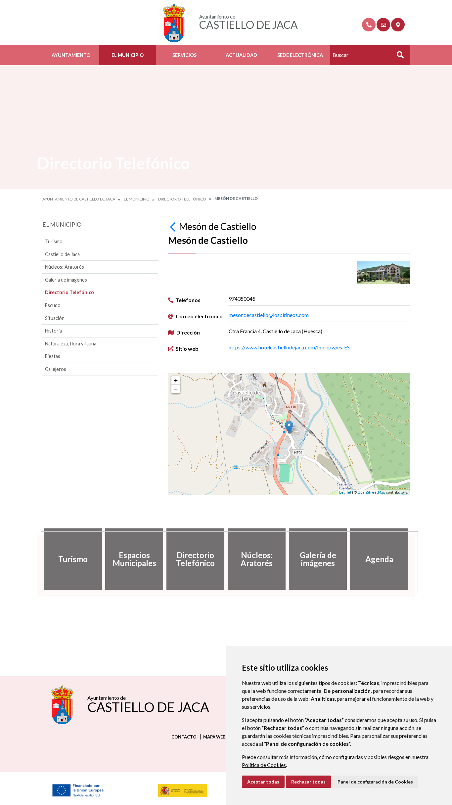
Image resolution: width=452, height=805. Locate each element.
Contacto (184, 736)
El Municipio (128, 55)
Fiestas (52, 356)
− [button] (176, 388)
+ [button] (176, 380)
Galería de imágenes (66, 280)
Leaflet (345, 492)
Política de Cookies (264, 765)
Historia (53, 331)
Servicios (184, 55)
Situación (55, 318)
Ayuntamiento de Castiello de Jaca (78, 199)
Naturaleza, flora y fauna (70, 343)
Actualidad (241, 55)
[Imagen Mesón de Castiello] (383, 272)
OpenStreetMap (371, 492)
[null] (173, 226)
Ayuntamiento (71, 55)
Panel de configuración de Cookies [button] (375, 781)
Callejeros (55, 369)
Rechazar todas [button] (308, 781)
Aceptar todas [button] (263, 781)
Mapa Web (214, 736)
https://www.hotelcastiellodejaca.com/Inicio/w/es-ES (289, 347)
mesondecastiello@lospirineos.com (269, 315)
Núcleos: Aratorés (64, 267)
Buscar (398, 57)
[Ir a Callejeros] (398, 24)
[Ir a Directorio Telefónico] (369, 24)
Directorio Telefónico (182, 199)
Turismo (54, 241)
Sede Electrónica (300, 55)
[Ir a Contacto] (383, 24)
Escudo (53, 305)
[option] (73, 559)
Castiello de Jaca (62, 254)
